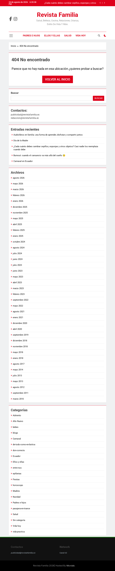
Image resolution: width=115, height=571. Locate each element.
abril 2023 (17, 282)
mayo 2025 (18, 218)
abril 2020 (17, 329)
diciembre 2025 (20, 207)
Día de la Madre (20, 140)
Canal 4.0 (63, 553)
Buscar (15, 92)
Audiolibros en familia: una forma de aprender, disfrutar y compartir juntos (48, 135)
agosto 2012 (18, 387)
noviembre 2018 (20, 346)
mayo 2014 (18, 369)
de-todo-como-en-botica (24, 444)
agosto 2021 (18, 311)
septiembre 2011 (20, 393)
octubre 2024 (19, 242)
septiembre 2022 (20, 300)
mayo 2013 (18, 381)
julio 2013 (17, 375)
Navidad (16, 497)
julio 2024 (17, 253)
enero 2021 (18, 317)
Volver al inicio (57, 79)
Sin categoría (19, 520)
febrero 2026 (19, 195)
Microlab (70, 565)
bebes (15, 427)
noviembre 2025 (20, 212)
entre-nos (17, 468)
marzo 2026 (18, 189)
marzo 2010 (18, 399)
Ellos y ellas (52, 35)
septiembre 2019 (20, 335)
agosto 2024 (18, 247)
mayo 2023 (18, 276)
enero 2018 (18, 358)
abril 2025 (17, 224)
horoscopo (18, 485)
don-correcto (19, 450)
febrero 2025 (19, 230)
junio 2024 (17, 259)
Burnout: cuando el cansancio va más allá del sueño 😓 (39, 155)
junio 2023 (17, 271)
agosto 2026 (18, 178)
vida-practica (19, 531)
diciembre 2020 (20, 323)
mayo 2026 (18, 183)
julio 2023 (17, 265)
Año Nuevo (18, 421)
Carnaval (17, 438)
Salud (67, 35)
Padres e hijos (31, 35)
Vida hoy (81, 35)
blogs (15, 433)
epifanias (17, 473)
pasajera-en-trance (21, 508)
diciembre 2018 (20, 340)
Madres (16, 491)
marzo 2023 (18, 288)
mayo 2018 (18, 352)
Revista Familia (57, 14)
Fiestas (16, 479)
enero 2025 (18, 236)
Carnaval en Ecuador (23, 161)
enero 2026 (18, 201)
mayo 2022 (18, 306)
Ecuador (16, 456)
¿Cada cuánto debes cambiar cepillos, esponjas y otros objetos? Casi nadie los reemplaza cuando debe (70, 3)
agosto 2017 (18, 364)
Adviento (17, 415)
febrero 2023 (19, 294)
